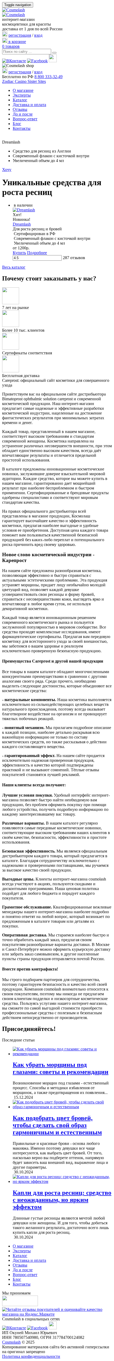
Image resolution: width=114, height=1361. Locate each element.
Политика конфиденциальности (31, 1356)
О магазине (23, 90)
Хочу (6, 169)
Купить (19, 252)
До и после (23, 114)
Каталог (20, 100)
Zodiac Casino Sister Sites (24, 81)
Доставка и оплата (29, 104)
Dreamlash (22, 224)
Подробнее (37, 252)
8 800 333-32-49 (48, 76)
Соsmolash (11, 1342)
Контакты (21, 128)
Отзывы (20, 109)
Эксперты (22, 95)
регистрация (19, 35)
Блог (17, 123)
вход (38, 35)
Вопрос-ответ (25, 119)
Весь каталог (13, 267)
